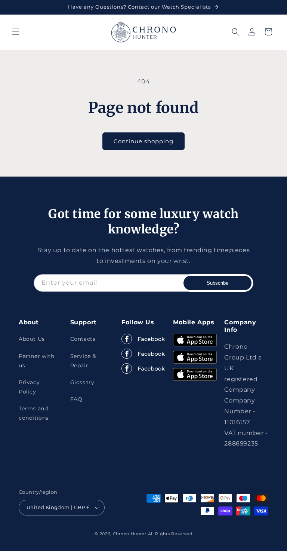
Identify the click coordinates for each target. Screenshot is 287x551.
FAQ (76, 399)
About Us (32, 339)
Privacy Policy (29, 387)
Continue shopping (143, 141)
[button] (15, 32)
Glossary (82, 382)
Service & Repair (83, 361)
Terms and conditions (34, 413)
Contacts (83, 339)
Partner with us (36, 361)
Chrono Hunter (130, 533)
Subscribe (217, 283)
